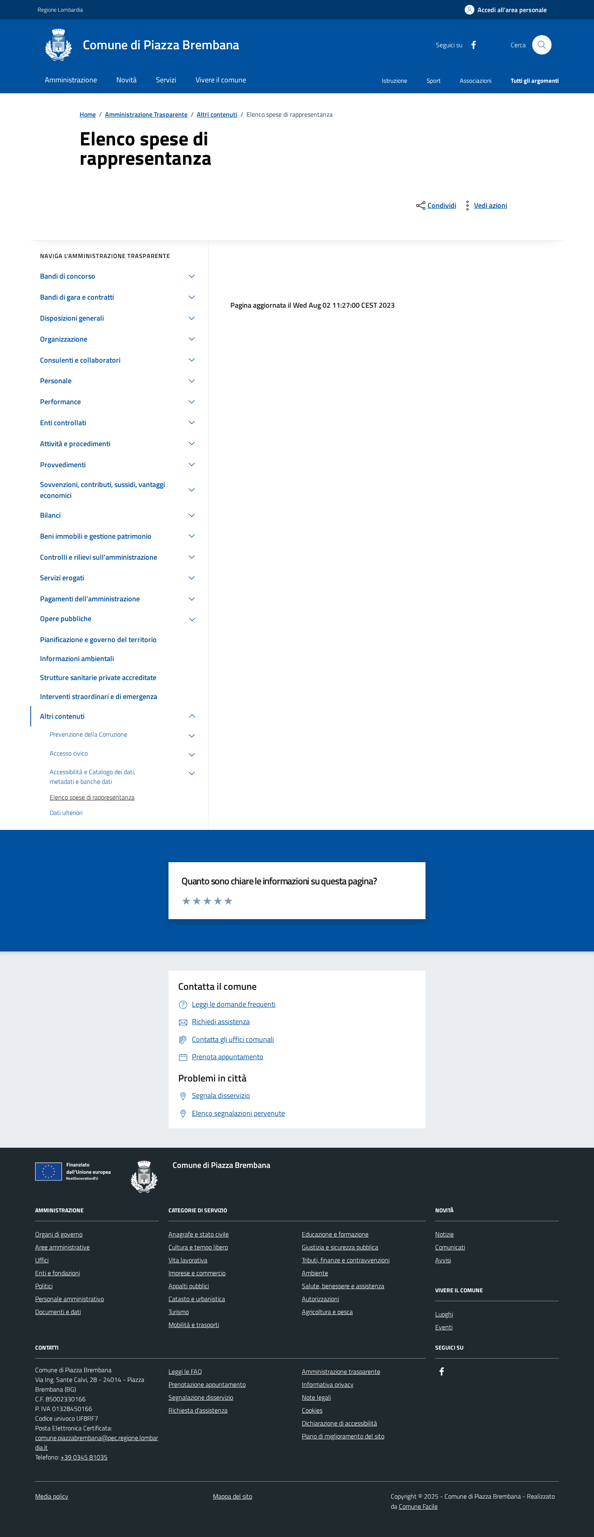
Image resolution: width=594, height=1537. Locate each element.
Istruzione (394, 80)
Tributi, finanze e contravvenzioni (346, 1260)
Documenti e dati (58, 1312)
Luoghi (444, 1314)
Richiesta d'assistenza (198, 1410)
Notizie (444, 1234)
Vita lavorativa (188, 1260)
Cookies (312, 1410)
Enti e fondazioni (57, 1273)
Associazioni (475, 80)
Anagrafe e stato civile (199, 1234)
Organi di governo (58, 1234)
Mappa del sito (232, 1496)
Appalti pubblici (189, 1286)
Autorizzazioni (320, 1299)
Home (88, 114)
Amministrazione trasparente (341, 1371)
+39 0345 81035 (84, 1457)
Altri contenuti (217, 114)
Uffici (41, 1260)
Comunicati (450, 1247)
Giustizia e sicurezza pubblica (340, 1247)
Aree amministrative (62, 1247)
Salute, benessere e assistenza (343, 1286)
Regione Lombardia (60, 9)
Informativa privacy (328, 1384)
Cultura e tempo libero (198, 1247)
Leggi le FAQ (185, 1371)
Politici (44, 1286)
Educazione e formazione (335, 1234)
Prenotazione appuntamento (207, 1384)
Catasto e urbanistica (197, 1299)
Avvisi (443, 1260)
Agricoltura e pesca (327, 1312)
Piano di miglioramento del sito (343, 1436)
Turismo (179, 1312)
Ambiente (315, 1273)
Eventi (444, 1327)
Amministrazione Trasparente (146, 114)
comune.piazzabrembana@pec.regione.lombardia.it (96, 1442)
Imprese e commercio (197, 1273)
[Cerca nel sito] (542, 45)
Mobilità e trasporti (194, 1324)
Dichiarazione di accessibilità (339, 1423)
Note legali (316, 1397)
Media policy (51, 1496)
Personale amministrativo (69, 1299)
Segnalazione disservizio (201, 1397)
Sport (433, 80)
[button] (505, 10)
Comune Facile (418, 1506)
